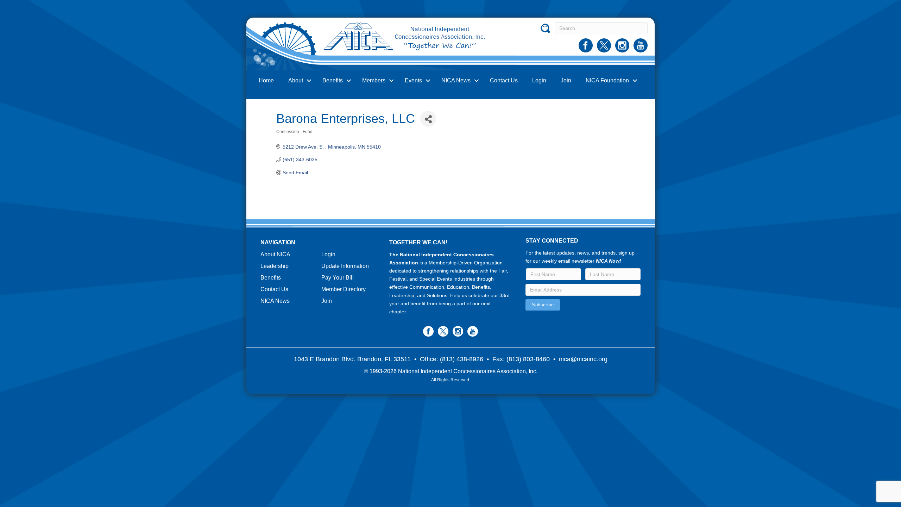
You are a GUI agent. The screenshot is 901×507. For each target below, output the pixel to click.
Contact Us (504, 80)
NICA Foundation (607, 80)
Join (566, 80)
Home (266, 80)
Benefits (332, 80)
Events (413, 80)
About (295, 80)
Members (373, 80)
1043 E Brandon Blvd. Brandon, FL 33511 (352, 359)
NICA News (456, 80)
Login (539, 80)
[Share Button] (428, 119)
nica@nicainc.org (583, 359)
